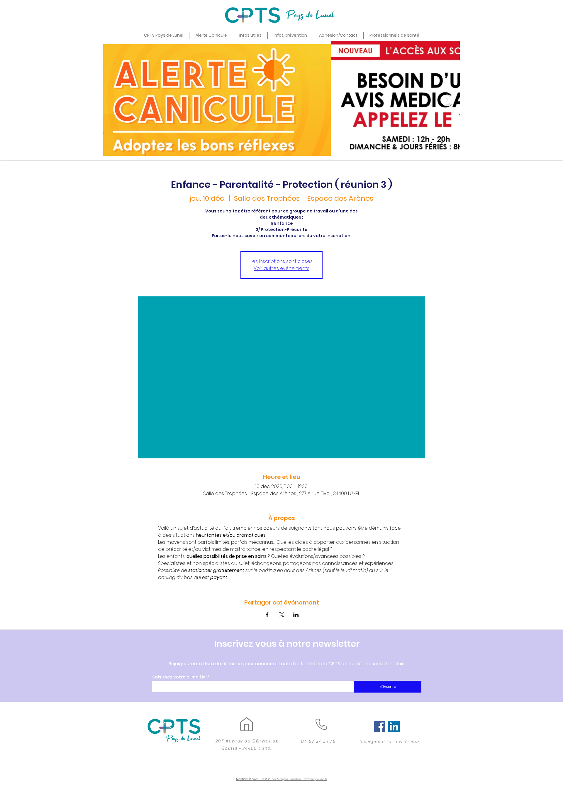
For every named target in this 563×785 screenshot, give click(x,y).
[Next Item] (447, 100)
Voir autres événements (281, 268)
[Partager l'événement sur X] (281, 614)
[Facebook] (379, 726)
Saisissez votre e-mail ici (179, 677)
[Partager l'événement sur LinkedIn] (296, 614)
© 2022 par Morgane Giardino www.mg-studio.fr (294, 779)
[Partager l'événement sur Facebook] (267, 614)
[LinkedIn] (394, 726)
